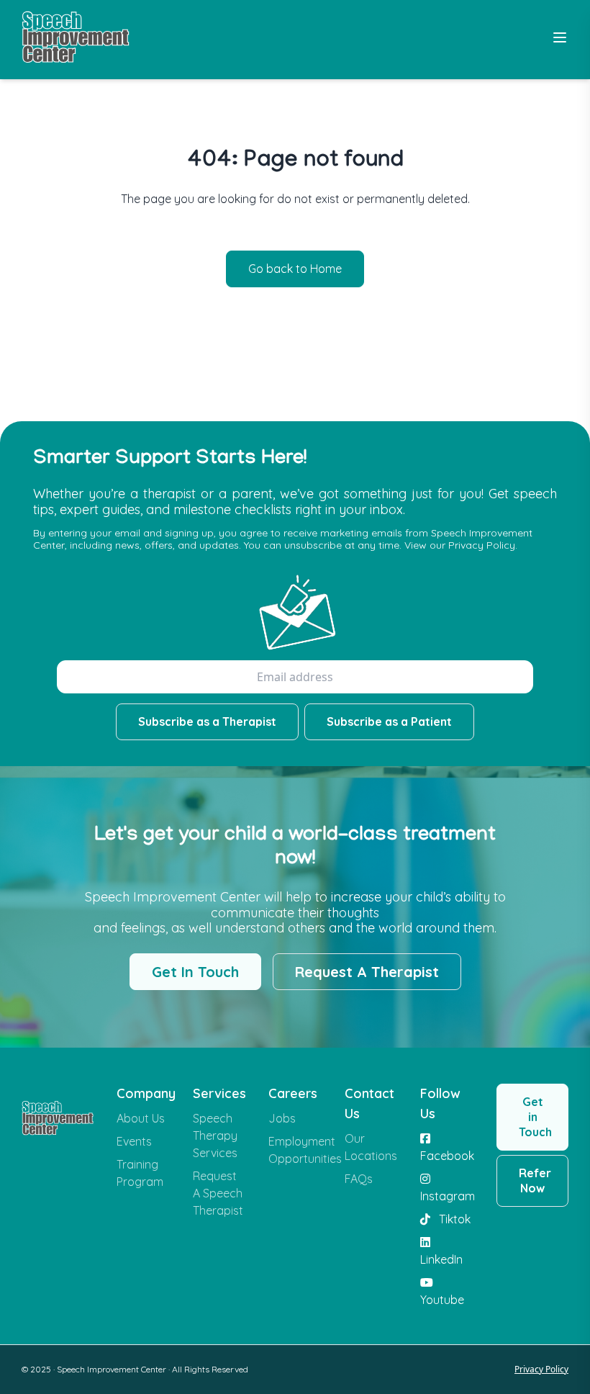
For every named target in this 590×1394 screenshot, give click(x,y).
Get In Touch (195, 972)
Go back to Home (295, 268)
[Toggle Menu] (559, 37)
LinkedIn (441, 1259)
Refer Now (535, 1180)
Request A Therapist (367, 972)
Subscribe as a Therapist (207, 721)
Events (134, 1141)
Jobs (282, 1118)
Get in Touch (535, 1116)
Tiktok (453, 1219)
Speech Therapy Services (215, 1135)
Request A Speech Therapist (218, 1193)
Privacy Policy (541, 1369)
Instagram (446, 1196)
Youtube (442, 1299)
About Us (141, 1118)
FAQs (359, 1179)
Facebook (446, 1155)
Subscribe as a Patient (389, 721)
